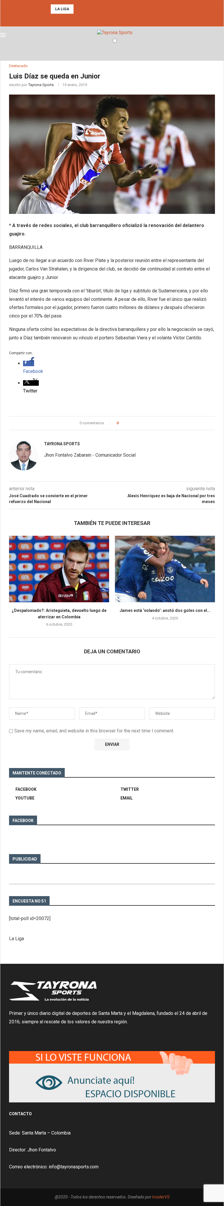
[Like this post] (121, 423)
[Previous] (79, 9)
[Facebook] (104, 19)
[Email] (119, 19)
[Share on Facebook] (128, 423)
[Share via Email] (144, 423)
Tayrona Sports (41, 85)
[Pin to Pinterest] (139, 423)
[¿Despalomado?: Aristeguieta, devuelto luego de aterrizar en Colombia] (59, 569)
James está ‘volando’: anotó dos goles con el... (165, 610)
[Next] (86, 9)
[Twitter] (112, 19)
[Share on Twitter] (133, 423)
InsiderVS (160, 1197)
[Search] (221, 52)
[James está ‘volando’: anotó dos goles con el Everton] (165, 569)
